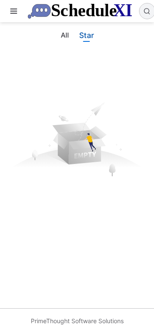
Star (86, 35)
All (65, 35)
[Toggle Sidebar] (15, 11)
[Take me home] (82, 11)
